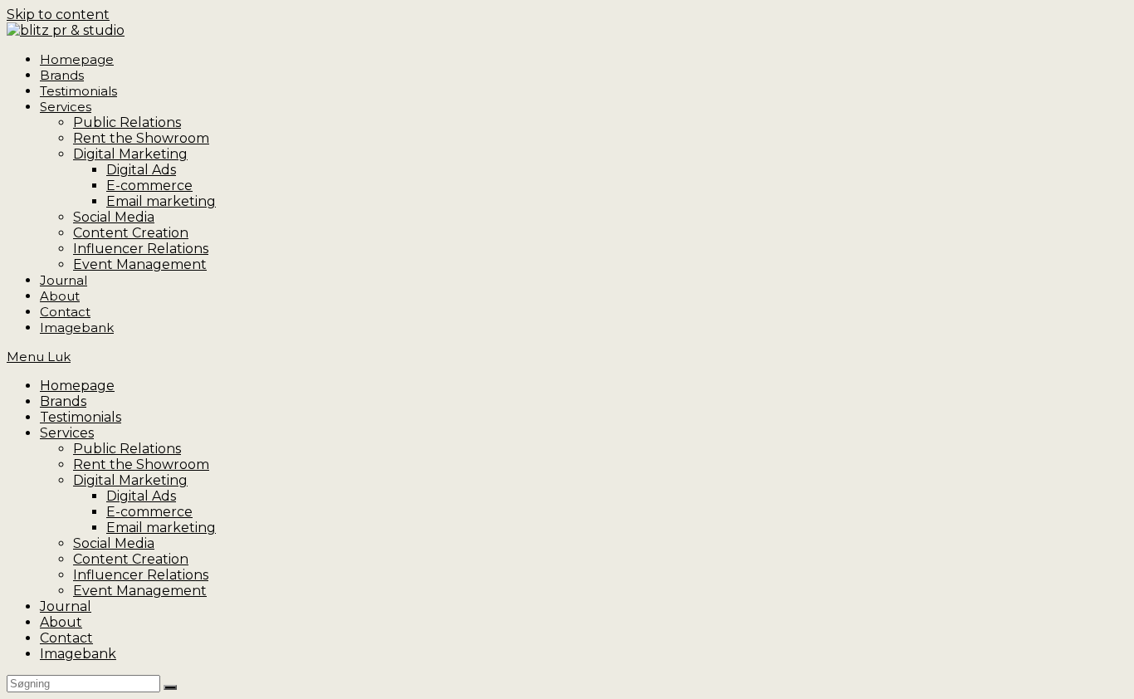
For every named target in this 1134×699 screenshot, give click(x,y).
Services (67, 433)
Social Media (113, 543)
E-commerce (149, 512)
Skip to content (58, 14)
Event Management (140, 591)
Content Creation (130, 559)
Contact (66, 638)
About (61, 622)
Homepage (77, 385)
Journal (65, 606)
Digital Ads (141, 496)
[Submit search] (170, 687)
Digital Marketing (130, 480)
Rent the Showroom (141, 464)
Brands (63, 401)
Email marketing (161, 527)
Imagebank (78, 654)
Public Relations (127, 449)
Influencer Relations (140, 575)
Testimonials (80, 417)
